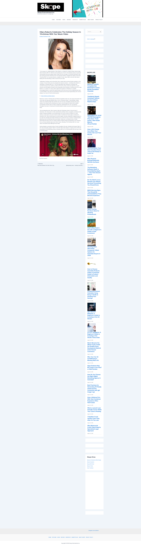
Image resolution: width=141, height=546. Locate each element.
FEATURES (54, 537)
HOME (49, 537)
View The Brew (90, 468)
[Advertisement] (95, 490)
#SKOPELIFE (68, 537)
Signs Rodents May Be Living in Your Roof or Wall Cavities (94, 367)
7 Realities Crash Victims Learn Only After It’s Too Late (93, 418)
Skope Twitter (90, 466)
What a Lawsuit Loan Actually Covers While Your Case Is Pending (94, 409)
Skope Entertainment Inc (45, 12)
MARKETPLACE (75, 537)
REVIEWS (63, 537)
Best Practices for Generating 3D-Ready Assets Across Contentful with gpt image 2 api (94, 389)
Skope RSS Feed (90, 464)
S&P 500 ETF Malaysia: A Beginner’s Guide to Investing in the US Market (93, 315)
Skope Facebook (90, 462)
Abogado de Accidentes (94, 530)
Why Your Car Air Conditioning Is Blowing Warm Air (93, 358)
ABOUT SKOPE (82, 537)
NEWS (58, 537)
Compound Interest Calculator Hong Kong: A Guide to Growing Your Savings (93, 295)
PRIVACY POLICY (89, 537)
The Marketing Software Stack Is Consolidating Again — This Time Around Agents (93, 171)
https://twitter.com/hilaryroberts (48, 96)
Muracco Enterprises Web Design (94, 460)
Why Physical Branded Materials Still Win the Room (93, 160)
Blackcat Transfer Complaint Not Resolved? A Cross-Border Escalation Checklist (93, 88)
